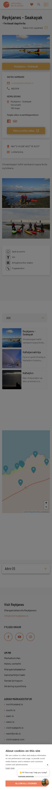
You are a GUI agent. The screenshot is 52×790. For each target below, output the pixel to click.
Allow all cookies (26, 783)
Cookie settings (26, 776)
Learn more (10, 768)
